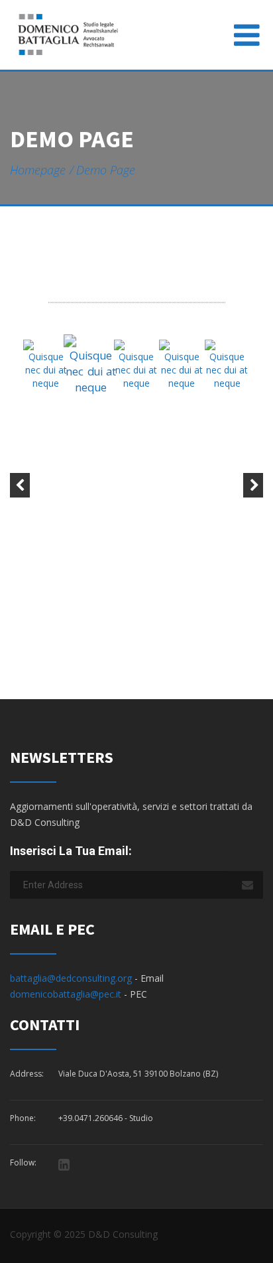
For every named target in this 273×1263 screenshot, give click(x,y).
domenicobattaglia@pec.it (67, 994)
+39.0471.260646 (90, 1118)
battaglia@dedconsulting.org (71, 978)
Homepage (38, 170)
